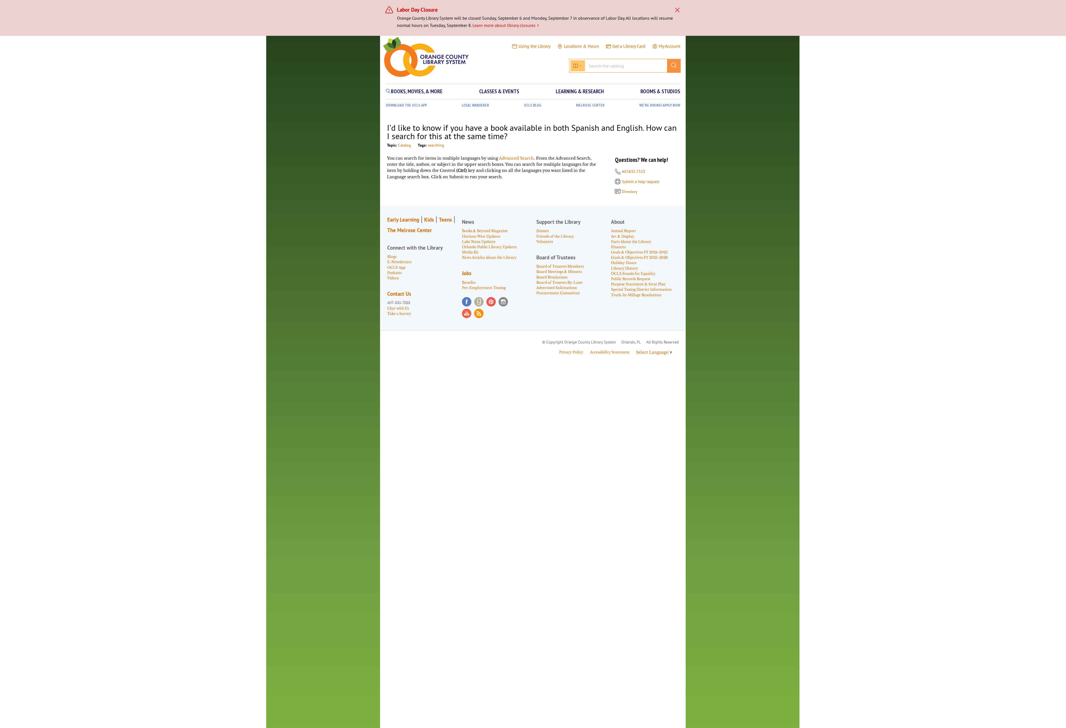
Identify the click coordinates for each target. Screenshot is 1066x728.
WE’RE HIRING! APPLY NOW (659, 105)
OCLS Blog (532, 105)
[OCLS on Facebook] (466, 302)
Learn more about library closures (505, 25)
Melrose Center (590, 105)
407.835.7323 (633, 171)
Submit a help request (640, 181)
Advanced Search (516, 158)
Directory (629, 191)
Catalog (404, 145)
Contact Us (399, 293)
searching (436, 145)
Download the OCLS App (406, 105)
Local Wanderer (475, 105)
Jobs (466, 273)
